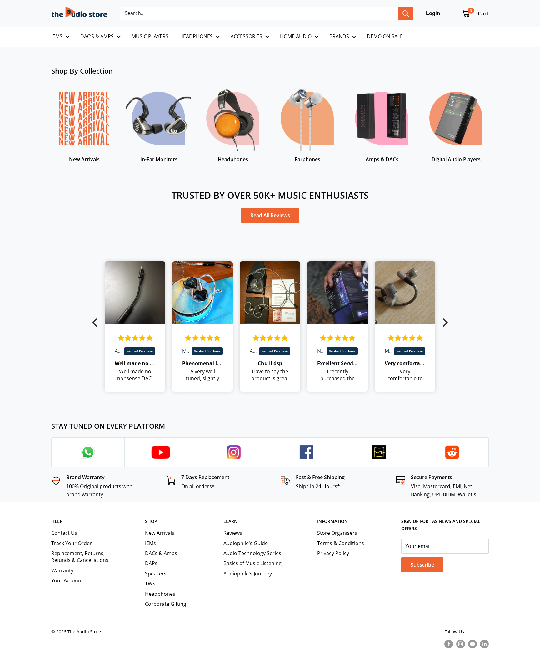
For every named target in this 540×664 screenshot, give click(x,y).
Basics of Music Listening (252, 563)
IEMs (150, 543)
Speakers (156, 573)
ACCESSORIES (246, 36)
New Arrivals (159, 532)
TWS (150, 583)
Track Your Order (71, 543)
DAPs (151, 563)
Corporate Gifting (165, 603)
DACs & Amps (161, 553)
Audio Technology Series (252, 553)
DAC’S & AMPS (97, 36)
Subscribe (422, 564)
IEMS (56, 36)
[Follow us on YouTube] (472, 644)
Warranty (62, 570)
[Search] (405, 13)
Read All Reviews (270, 215)
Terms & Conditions (340, 543)
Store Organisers (337, 532)
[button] (96, 322)
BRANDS (339, 36)
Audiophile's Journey (247, 573)
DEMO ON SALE (385, 36)
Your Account (67, 580)
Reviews (232, 532)
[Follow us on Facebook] (448, 644)
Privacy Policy (333, 553)
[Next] (488, 121)
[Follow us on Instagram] (460, 644)
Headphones (160, 593)
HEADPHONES (196, 36)
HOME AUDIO (296, 36)
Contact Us (64, 532)
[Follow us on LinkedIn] (484, 644)
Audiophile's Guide (245, 543)
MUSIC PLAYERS (150, 36)
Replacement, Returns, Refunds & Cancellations (79, 557)
